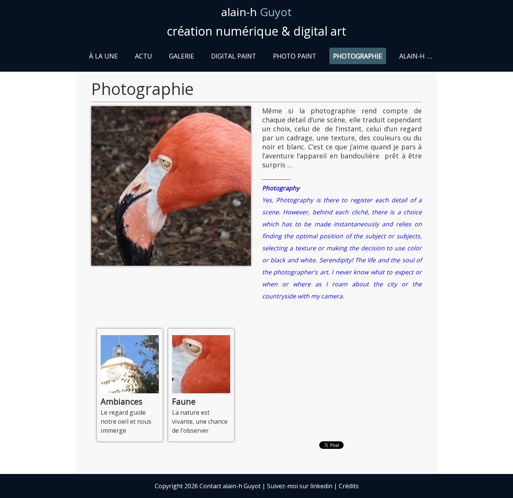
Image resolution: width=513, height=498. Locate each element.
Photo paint (294, 55)
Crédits (349, 486)
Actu (143, 55)
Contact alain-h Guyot (230, 486)
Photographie (357, 55)
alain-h (256, 12)
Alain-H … (415, 55)
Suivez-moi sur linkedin (299, 486)
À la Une (103, 55)
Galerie (181, 55)
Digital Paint (233, 55)
